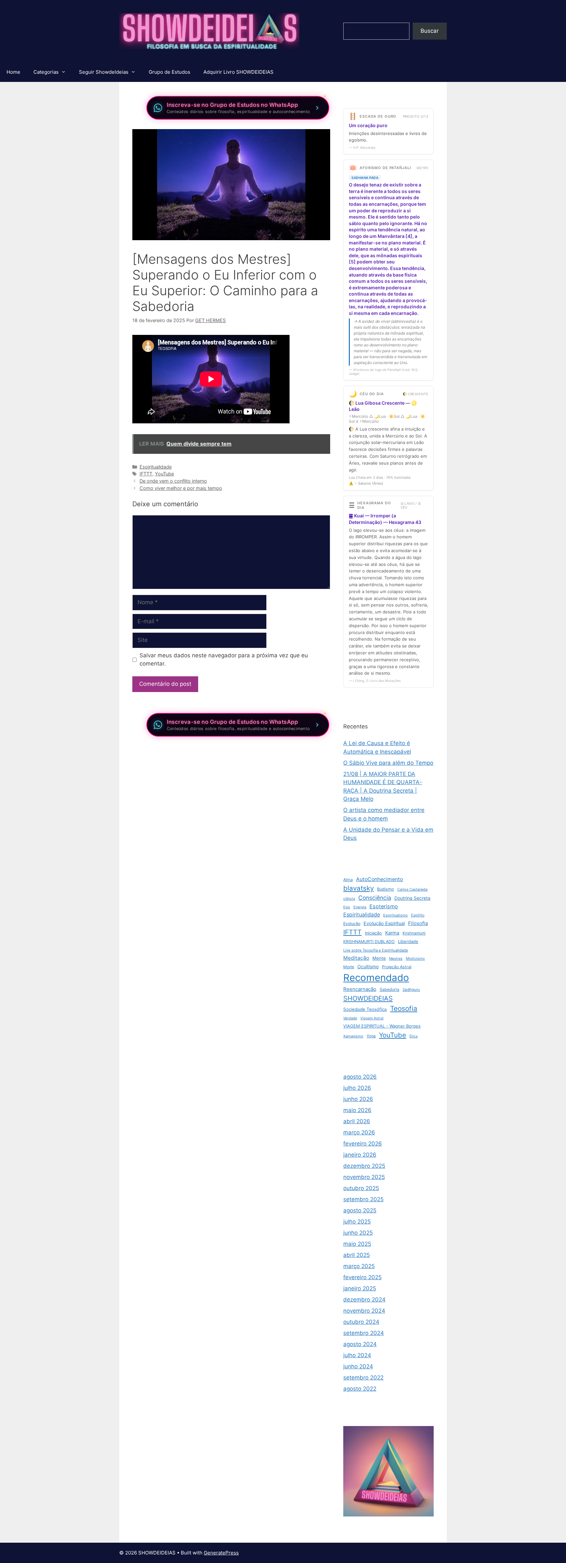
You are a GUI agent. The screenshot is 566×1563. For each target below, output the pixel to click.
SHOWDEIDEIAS (368, 998)
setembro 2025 (363, 1199)
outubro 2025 (361, 1188)
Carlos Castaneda (412, 889)
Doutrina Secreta (412, 898)
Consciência (374, 897)
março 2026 (359, 1132)
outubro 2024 (361, 1322)
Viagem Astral (372, 1018)
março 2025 (359, 1266)
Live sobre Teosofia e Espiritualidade (375, 950)
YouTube (164, 473)
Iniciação (373, 933)
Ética (413, 1036)
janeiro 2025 (359, 1288)
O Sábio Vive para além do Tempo (388, 763)
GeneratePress (221, 1553)
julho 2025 (357, 1221)
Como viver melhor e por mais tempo (181, 488)
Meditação (356, 958)
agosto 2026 (360, 1076)
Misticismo (415, 958)
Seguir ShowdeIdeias (103, 72)
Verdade (350, 1018)
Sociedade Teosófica (365, 1009)
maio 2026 (357, 1110)
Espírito (417, 915)
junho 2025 (358, 1232)
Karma (392, 933)
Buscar (430, 31)
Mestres (396, 958)
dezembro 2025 (364, 1166)
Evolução (351, 923)
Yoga (371, 1035)
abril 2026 (356, 1121)
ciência (349, 899)
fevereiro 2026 (362, 1143)
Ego (346, 907)
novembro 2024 (364, 1310)
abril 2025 (356, 1255)
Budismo (385, 889)
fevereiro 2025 (362, 1277)
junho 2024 (358, 1366)
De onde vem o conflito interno (173, 481)
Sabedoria (389, 989)
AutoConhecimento (379, 879)
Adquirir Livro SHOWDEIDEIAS (238, 72)
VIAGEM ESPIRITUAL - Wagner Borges (382, 1026)
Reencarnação (359, 989)
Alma (348, 879)
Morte (348, 966)
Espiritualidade (156, 467)
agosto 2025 (359, 1210)
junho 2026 (358, 1099)
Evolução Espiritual (384, 923)
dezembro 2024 (364, 1299)
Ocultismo (368, 966)
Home (13, 72)
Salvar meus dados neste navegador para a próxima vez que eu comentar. (224, 659)
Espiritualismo (395, 915)
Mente (379, 958)
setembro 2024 (363, 1333)
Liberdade (408, 941)
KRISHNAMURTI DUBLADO (369, 941)
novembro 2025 (364, 1177)
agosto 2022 (359, 1388)
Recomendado (376, 977)
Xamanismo (353, 1036)
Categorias (46, 72)
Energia (359, 907)
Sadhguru (411, 989)
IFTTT (146, 473)
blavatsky (358, 888)
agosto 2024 (360, 1344)
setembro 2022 (363, 1377)
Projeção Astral (396, 966)
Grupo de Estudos (169, 72)
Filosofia (418, 923)
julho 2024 (357, 1355)
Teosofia (403, 1008)
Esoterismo (383, 906)
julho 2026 (357, 1088)
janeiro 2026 (359, 1154)
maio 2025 (357, 1244)
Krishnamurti (414, 933)
